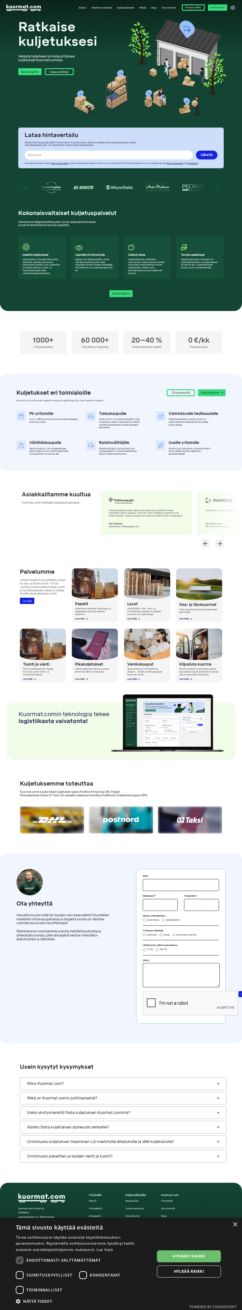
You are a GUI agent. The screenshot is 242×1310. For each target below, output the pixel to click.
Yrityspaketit (95, 1208)
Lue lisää (27, 601)
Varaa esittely (59, 72)
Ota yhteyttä (169, 8)
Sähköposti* (149, 896)
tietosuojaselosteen (60, 163)
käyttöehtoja (192, 163)
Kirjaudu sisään (193, 7)
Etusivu (82, 8)
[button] (101, 7)
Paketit (92, 1201)
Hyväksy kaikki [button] (189, 1256)
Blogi (154, 8)
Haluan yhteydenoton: (154, 916)
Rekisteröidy (132, 1201)
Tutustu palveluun (134, 1208)
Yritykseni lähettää (153, 931)
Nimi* (145, 876)
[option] (83, 187)
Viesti (146, 960)
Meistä (142, 8)
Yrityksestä (167, 1201)
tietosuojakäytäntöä (175, 163)
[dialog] (121, 1264)
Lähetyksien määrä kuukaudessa (160, 945)
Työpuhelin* (190, 896)
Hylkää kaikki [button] (189, 1271)
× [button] (235, 1224)
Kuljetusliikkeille (125, 8)
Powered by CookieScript (213, 1306)
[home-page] (23, 7)
